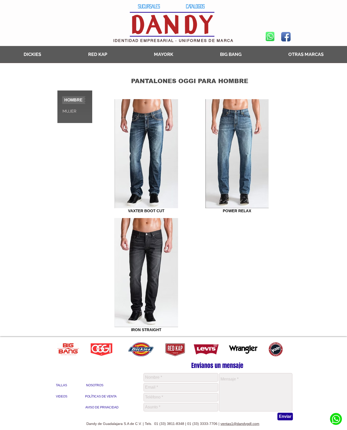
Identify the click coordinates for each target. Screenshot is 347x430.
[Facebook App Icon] (286, 36)
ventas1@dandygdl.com (239, 424)
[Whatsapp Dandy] (336, 419)
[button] (74, 100)
